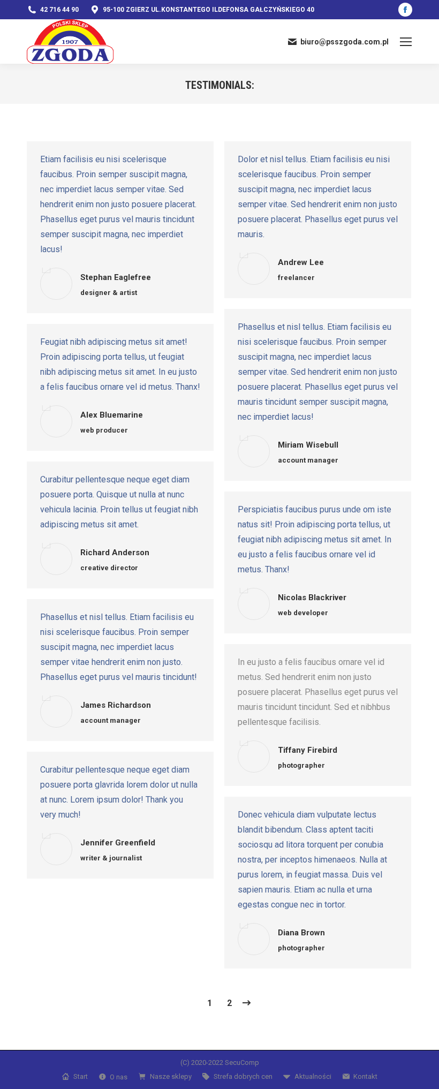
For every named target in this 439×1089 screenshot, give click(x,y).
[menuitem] (75, 1076)
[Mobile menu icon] (405, 41)
